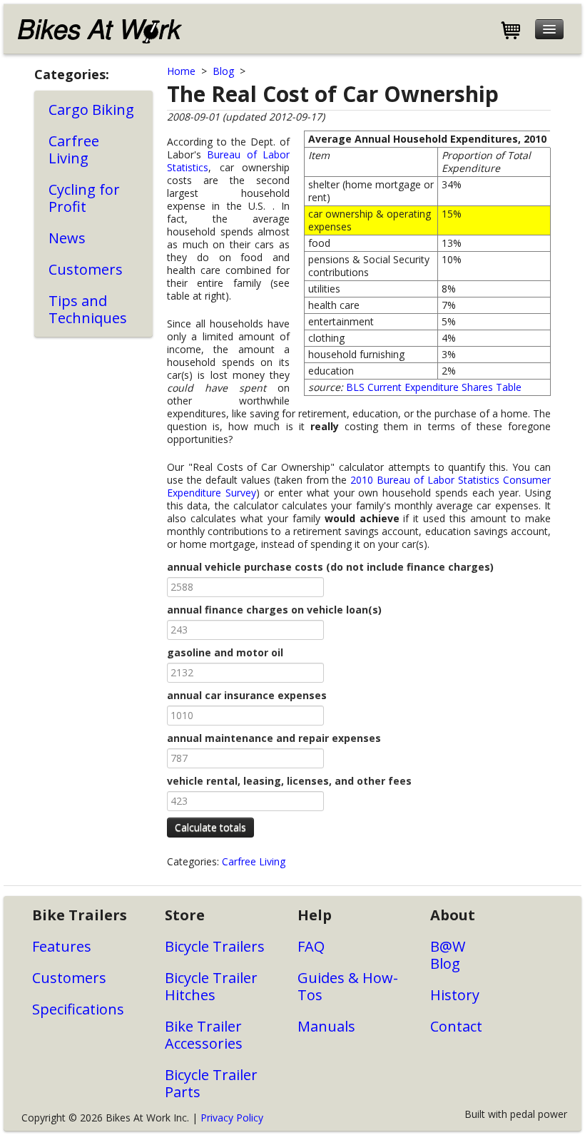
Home (181, 71)
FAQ (311, 946)
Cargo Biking (91, 109)
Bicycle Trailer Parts (211, 1083)
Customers (86, 269)
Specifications (78, 1009)
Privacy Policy (231, 1117)
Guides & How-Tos (347, 986)
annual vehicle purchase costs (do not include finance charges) (330, 567)
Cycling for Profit (84, 198)
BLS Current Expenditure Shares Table (434, 387)
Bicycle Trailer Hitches (211, 986)
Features (61, 946)
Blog (223, 71)
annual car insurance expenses (247, 695)
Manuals (326, 1026)
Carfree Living (74, 149)
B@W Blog (447, 955)
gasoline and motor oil (225, 652)
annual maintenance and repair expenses (274, 738)
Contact (456, 1026)
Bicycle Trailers (215, 946)
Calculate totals (210, 827)
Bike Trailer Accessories (204, 1035)
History (454, 994)
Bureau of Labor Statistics (228, 161)
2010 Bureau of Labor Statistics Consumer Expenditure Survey (359, 486)
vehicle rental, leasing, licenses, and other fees (289, 781)
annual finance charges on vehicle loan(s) (274, 610)
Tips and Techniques (88, 309)
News (67, 238)
